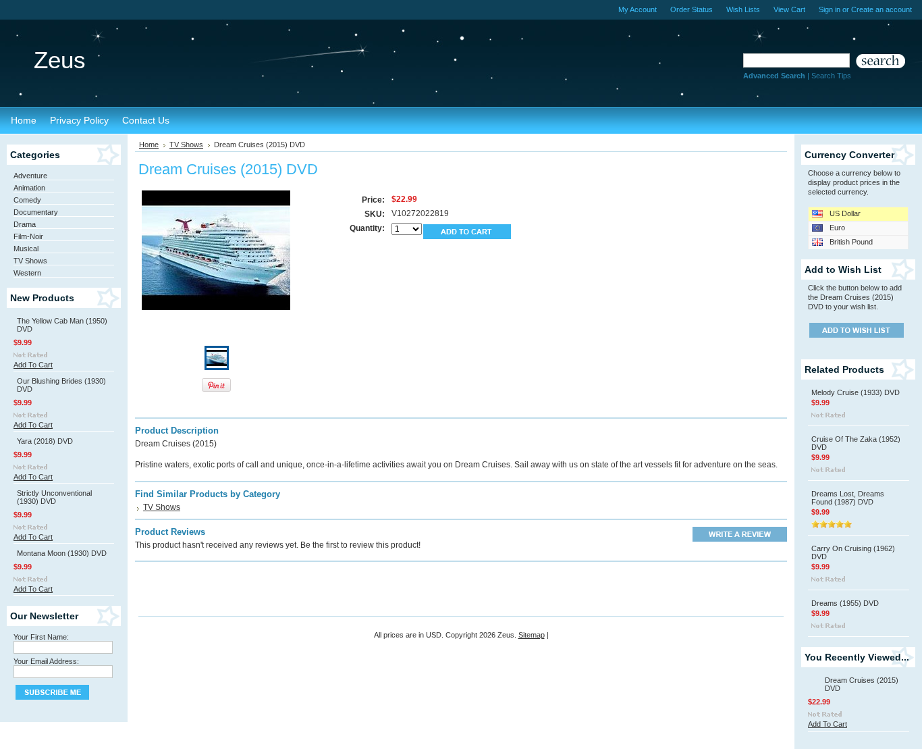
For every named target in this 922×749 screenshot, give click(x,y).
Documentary (35, 212)
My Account (637, 9)
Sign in (829, 9)
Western (27, 273)
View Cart (789, 9)
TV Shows (30, 261)
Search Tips (831, 76)
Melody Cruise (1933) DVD (855, 392)
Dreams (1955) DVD (845, 603)
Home (149, 144)
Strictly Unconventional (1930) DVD (54, 497)
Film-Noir (28, 236)
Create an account (881, 9)
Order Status (691, 9)
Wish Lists (743, 9)
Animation (29, 188)
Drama (24, 224)
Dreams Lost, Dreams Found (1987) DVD (847, 498)
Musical (25, 248)
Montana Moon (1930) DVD (62, 553)
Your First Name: (41, 637)
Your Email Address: (46, 661)
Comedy (27, 200)
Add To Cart (33, 365)
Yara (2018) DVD (45, 441)
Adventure (30, 176)
